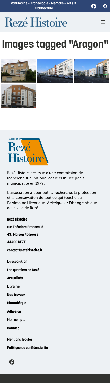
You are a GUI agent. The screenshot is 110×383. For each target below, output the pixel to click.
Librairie (13, 287)
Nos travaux (16, 295)
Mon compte (16, 320)
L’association (17, 262)
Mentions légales (20, 340)
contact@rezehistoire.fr (24, 250)
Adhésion (14, 312)
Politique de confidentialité (27, 348)
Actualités (15, 278)
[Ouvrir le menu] (103, 22)
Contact (13, 328)
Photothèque (16, 303)
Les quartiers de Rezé (23, 270)
